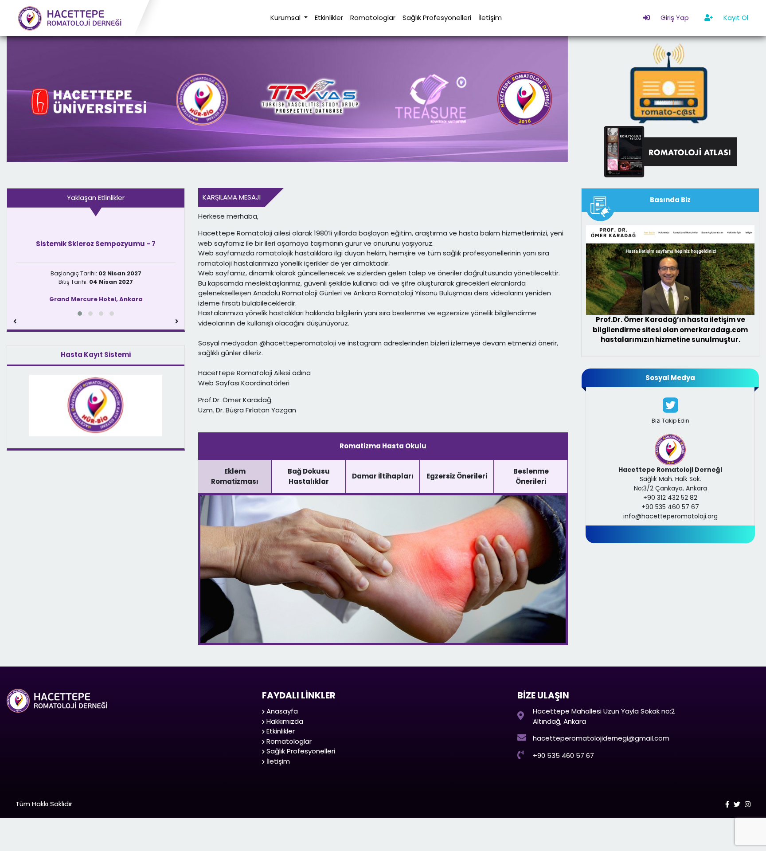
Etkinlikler (329, 17)
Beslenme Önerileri (531, 476)
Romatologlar (372, 17)
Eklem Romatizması (234, 476)
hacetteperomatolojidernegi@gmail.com (601, 738)
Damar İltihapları (383, 476)
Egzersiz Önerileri (456, 476)
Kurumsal (286, 17)
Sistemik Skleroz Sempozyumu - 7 (96, 243)
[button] (79, 313)
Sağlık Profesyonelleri (437, 17)
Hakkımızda (284, 721)
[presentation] (15, 321)
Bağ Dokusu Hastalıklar (309, 476)
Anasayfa (282, 711)
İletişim (490, 17)
